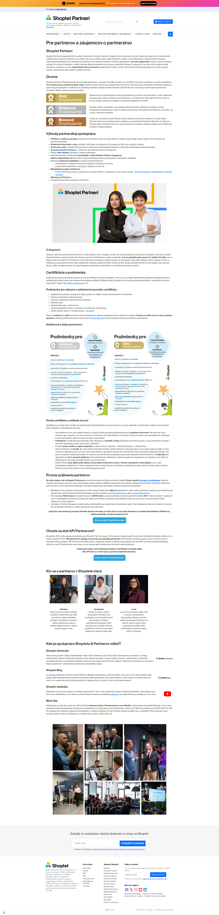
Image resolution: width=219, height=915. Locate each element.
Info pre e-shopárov (83, 34)
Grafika (85, 871)
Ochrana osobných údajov (152, 894)
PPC (84, 873)
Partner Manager (97, 318)
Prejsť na (57, 9)
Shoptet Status (109, 884)
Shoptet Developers (111, 889)
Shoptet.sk (50, 27)
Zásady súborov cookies (133, 896)
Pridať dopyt (164, 21)
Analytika (86, 886)
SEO (84, 876)
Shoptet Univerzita (143, 172)
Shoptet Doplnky (110, 881)
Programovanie (88, 879)
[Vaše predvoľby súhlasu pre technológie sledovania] (4, 913)
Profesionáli (52, 34)
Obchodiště (108, 897)
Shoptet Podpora (110, 876)
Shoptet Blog (157, 172)
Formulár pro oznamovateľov (155, 896)
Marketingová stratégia (88, 882)
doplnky (143, 539)
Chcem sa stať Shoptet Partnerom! (109, 520)
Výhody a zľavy (142, 34)
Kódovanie (87, 868)
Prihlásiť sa (158, 875)
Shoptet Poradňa (110, 879)
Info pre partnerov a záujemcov (114, 34)
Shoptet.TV (108, 894)
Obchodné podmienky (132, 894)
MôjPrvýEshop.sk (110, 892)
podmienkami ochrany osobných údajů (155, 879)
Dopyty (67, 34)
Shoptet (107, 868)
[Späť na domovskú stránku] (68, 18)
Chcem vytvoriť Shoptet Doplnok (109, 558)
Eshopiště (107, 900)
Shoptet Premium (110, 871)
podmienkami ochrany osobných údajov (105, 849)
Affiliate (157, 34)
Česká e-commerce (111, 902)
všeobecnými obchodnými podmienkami (132, 849)
